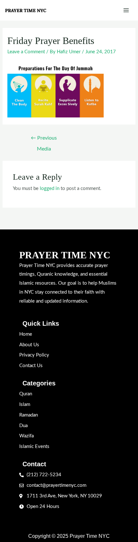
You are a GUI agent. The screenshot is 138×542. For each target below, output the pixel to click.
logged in (49, 188)
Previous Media (44, 139)
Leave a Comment (26, 51)
